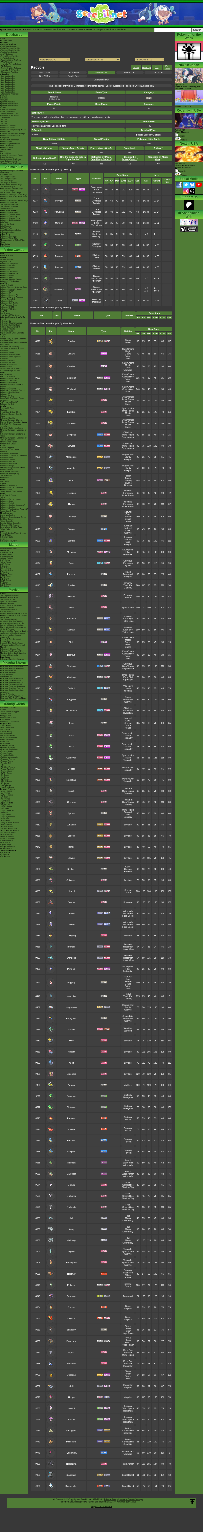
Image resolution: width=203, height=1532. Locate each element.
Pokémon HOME (7, 291)
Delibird (71, 688)
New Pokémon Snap (8, 305)
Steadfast (127, 1028)
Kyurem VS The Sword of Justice (14, 631)
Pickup (96, 231)
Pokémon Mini (6, 489)
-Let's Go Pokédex (7, 58)
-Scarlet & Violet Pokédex (10, 68)
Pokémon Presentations (10, 143)
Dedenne (71, 1375)
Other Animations (7, 232)
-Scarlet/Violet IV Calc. (9, 114)
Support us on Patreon (101, 1506)
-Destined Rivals (7, 745)
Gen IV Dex (44, 76)
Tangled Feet (128, 813)
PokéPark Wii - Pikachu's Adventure (10, 425)
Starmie (71, 541)
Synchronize (128, 397)
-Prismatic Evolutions (9, 749)
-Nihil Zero (4, 809)
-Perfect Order (6, 733)
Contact (37, 29)
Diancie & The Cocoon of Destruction (10, 640)
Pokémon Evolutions (8, 216)
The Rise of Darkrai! (8, 619)
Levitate (128, 824)
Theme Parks (5, 149)
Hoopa (71, 1397)
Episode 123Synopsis (182, 133)
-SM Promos (5, 797)
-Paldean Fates (6, 761)
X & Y (2, 337)
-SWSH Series (6, 773)
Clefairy (71, 353)
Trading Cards (14, 704)
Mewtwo (71, 596)
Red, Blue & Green (8, 495)
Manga (14, 544)
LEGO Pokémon (6, 145)
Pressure (128, 595)
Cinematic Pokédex (8, 110)
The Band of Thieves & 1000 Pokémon (12, 350)
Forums (27, 29)
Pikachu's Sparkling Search (11, 688)
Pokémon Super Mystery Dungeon (10, 358)
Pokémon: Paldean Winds (10, 220)
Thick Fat (96, 234)
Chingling (71, 935)
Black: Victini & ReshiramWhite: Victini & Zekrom (13, 628)
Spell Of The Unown (8, 602)
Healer (128, 521)
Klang (71, 1229)
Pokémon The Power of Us (11, 651)
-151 (2, 765)
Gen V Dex (158, 72)
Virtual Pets (5, 529)
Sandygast (71, 1430)
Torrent (96, 268)
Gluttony (96, 236)
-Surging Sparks (6, 751)
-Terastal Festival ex (8, 829)
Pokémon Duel (6, 367)
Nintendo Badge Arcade (10, 371)
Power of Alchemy (128, 484)
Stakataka (71, 1475)
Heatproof (128, 947)
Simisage (71, 1107)
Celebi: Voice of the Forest (11, 605)
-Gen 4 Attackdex (7, 82)
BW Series (4, 578)
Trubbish (59, 278)
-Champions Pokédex (9, 72)
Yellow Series (5, 562)
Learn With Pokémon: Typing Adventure (12, 399)
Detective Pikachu (7, 329)
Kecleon (71, 869)
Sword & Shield (6, 285)
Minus (128, 1218)
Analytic (96, 203)
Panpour (59, 267)
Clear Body (128, 1220)
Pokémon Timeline (7, 126)
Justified (128, 1031)
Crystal (3, 483)
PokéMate (4, 478)
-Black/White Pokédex (9, 52)
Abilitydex (4, 100)
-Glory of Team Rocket (9, 823)
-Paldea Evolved (6, 769)
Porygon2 (59, 212)
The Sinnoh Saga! (7, 187)
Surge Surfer (128, 341)
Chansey (71, 516)
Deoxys (71, 902)
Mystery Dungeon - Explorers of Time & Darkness (13, 439)
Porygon (59, 201)
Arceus (71, 1085)
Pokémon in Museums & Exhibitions (10, 136)
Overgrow (96, 246)
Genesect (71, 1296)
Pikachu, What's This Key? (11, 696)
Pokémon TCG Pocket (9, 281)
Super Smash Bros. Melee (11, 491)
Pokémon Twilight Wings (10, 214)
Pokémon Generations (9, 212)
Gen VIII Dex (73, 72)
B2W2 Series (5, 580)
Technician (96, 192)
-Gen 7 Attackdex (7, 88)
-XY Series (4, 777)
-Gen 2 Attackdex (7, 78)
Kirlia (71, 746)
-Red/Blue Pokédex (8, 44)
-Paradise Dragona (7, 833)
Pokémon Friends (7, 267)
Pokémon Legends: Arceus (11, 289)
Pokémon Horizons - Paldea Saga (14, 201)
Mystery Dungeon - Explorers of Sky (13, 431)
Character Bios (6, 175)
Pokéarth (121, 29)
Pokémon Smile (6, 301)
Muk (71, 480)
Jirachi (71, 891)
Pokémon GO (5, 269)
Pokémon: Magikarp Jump (11, 323)
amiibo (3, 531)
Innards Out (128, 1451)
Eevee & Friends (7, 694)
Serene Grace (127, 517)
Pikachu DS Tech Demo (10, 472)
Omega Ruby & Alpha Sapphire (13, 339)
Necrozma (71, 1464)
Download (96, 201)
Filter (96, 189)
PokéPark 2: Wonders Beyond (12, 390)
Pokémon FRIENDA (8, 541)
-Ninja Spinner (6, 807)
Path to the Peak (7, 224)
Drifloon (71, 913)
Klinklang (71, 1240)
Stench (96, 276)
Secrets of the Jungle (9, 655)
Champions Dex (101, 79)
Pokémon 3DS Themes (9, 525)
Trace (96, 198)
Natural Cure (127, 513)
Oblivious (128, 432)
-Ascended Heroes (7, 735)
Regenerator (128, 437)
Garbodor (59, 289)
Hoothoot (71, 618)
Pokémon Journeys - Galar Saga (13, 195)
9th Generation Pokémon (10, 159)
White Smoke (127, 1276)
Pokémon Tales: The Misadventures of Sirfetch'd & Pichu (12, 240)
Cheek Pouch (128, 1329)
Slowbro (71, 446)
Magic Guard (128, 352)
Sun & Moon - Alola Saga (10, 193)
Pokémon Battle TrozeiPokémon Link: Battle (13, 344)
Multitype (128, 1085)
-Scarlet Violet (6, 771)
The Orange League (8, 179)
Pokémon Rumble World (10, 355)
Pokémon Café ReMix (9, 271)
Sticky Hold (96, 278)
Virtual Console (6, 521)
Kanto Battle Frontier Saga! (11, 185)
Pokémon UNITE (7, 275)
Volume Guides (6, 558)
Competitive (128, 376)
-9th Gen (3, 120)
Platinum (3, 410)
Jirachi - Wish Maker (8, 609)
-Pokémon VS (5, 848)
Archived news (6, 40)
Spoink (71, 791)
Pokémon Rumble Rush (10, 325)
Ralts (71, 735)
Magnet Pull (127, 454)
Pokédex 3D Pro (7, 396)
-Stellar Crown (6, 753)
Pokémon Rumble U (8, 382)
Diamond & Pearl (7, 408)
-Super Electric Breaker (9, 831)
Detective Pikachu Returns (11, 279)
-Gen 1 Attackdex (7, 76)
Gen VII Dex (101, 72)
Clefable (71, 366)
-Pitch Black (5, 730)
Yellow (2, 497)
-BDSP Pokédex (6, 62)
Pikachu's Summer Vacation (11, 667)
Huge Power (128, 1333)
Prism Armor (128, 1464)
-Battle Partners (6, 827)
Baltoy (71, 847)
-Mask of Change (7, 839)
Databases (14, 34)
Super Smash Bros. (8, 511)
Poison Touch (128, 477)
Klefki (59, 300)
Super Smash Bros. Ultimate (12, 333)
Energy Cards (5, 716)
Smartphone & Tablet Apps (11, 527)
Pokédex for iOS (7, 404)
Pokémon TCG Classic (9, 722)
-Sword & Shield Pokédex (10, 60)
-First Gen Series (7, 787)
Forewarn (128, 493)
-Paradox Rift (5, 763)
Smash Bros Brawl (7, 444)
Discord (47, 29)
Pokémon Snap (6, 501)
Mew (71, 607)
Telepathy (128, 738)
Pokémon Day (6, 141)
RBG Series (5, 560)
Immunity (128, 583)
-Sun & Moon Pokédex (9, 56)
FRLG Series (5, 568)
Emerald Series (6, 570)
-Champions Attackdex (9, 94)
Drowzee (71, 493)
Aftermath (96, 281)
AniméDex (4, 173)
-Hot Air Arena (6, 825)
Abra (71, 400)
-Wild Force (5, 842)
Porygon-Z (71, 1018)
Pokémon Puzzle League (10, 499)
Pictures (184, 140)
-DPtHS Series (6, 781)
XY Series (4, 582)
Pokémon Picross (7, 361)
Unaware (128, 370)
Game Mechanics (7, 112)
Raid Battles (5, 720)
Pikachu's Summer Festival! (11, 678)
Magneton (71, 468)
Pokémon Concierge (8, 236)
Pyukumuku (71, 1453)
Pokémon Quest (6, 331)
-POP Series (5, 801)
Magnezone (71, 1007)
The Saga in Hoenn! (8, 183)
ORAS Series (5, 584)
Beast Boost (128, 1475)
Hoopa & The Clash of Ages (11, 643)
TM (156, 67)
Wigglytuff (71, 389)
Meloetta (71, 1285)
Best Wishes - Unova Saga (11, 189)
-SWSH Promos (6, 795)
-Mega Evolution (6, 739)
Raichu (71, 341)
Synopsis (182, 171)
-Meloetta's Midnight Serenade (12, 633)
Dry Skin (128, 565)
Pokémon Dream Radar (10, 378)
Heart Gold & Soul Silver (10, 412)
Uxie (71, 1040)
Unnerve (128, 597)
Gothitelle (71, 1207)
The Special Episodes (9, 204)
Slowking (71, 666)
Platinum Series (6, 574)
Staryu (71, 529)
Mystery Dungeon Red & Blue (12, 468)
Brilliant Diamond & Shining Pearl (13, 287)
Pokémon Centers (7, 128)
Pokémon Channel (7, 460)
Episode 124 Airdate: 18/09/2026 (185, 165)
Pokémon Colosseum (9, 454)
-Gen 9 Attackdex (7, 92)
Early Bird (128, 677)
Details (136, 67)
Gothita (71, 1185)
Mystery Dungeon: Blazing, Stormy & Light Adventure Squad (13, 421)
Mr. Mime (59, 189)
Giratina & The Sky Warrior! (11, 621)
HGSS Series (5, 576)
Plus (128, 1216)
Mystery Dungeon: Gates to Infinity (11, 385)
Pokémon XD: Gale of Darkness (13, 456)
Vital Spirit (128, 686)
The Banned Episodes (9, 206)
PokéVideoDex (6, 228)
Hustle (128, 688)
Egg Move (167, 67)
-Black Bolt (4, 741)
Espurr (71, 1352)
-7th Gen (3, 124)
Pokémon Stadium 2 (8, 485)
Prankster (96, 299)
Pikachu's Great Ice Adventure (12, 686)
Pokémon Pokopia (7, 265)
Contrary (128, 817)
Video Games (14, 249)
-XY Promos (5, 799)
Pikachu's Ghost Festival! (10, 680)
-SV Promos (5, 793)
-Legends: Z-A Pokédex (10, 70)
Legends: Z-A (5, 262)
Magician (96, 302)
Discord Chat (5, 153)
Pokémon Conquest (8, 388)
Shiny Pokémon (6, 208)
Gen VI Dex (130, 72)
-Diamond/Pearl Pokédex (10, 50)
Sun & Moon (5, 313)
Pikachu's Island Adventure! (11, 682)
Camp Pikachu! (6, 674)
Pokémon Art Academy (9, 347)
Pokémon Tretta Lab (8, 380)
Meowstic (71, 1363)
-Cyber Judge (5, 844)
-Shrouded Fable (7, 755)
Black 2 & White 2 (7, 376)
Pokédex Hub (59, 29)
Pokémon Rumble (7, 418)
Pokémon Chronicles (8, 202)
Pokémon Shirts (6, 147)
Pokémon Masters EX (9, 273)
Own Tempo (128, 435)
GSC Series (5, 564)
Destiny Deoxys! (7, 611)
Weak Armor (96, 289)
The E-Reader (6, 476)
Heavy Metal (128, 949)
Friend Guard (128, 357)
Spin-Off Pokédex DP (9, 104)
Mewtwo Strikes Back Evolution (13, 653)
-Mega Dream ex (7, 811)
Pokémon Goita (6, 537)
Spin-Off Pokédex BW (9, 106)
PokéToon (4, 222)
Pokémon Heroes (7, 607)
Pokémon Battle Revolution (11, 428)
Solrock (71, 836)
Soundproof (96, 187)
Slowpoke (71, 435)
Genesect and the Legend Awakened (10, 636)
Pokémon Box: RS (7, 462)
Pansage (59, 245)
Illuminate (128, 525)
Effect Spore (128, 1408)
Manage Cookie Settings (131, 1499)
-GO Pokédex (5, 66)
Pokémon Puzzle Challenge (11, 487)
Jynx (71, 563)
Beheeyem (71, 1262)
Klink (71, 1218)
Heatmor (71, 1274)
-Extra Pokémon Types (9, 712)
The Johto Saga (6, 181)
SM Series (4, 586)
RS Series (4, 566)
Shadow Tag (128, 1187)
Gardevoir (71, 757)
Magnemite (71, 457)
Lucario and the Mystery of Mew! (14, 613)
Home (18, 29)
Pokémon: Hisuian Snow (10, 218)
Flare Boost (127, 916)
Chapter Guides (6, 556)
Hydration (128, 713)
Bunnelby (71, 1330)
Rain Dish (128, 1411)
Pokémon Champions (9, 264)
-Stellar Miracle (6, 835)
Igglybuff (71, 655)
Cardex (3, 108)
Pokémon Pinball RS (8, 464)
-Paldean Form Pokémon (10, 163)
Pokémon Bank (6, 341)
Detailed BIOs (6, 554)
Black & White (6, 374)
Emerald (3, 452)
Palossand (71, 1441)
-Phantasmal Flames (8, 737)
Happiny (71, 982)
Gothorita (71, 1196)
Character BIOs (6, 552)
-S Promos (4, 854)
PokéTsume (5, 246)
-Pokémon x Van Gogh (9, 139)
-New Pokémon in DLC (9, 161)
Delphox (71, 1318)
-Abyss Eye (5, 805)
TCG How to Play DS (9, 402)
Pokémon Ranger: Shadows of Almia (12, 435)
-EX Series (4, 783)
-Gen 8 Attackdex (7, 90)
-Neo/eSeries (5, 785)
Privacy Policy (111, 1499)
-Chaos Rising (6, 732)
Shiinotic (71, 1419)
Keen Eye (128, 618)
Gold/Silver (4, 481)
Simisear (71, 1129)
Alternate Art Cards (8, 718)
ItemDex (3, 96)
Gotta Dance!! (6, 676)
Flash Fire (128, 1272)
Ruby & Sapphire (7, 448)
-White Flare (5, 743)
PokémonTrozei (6, 470)
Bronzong (71, 958)
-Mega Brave (5, 815)
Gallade (71, 1029)
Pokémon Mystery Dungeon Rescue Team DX (11, 298)
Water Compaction (128, 1429)
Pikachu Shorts (14, 662)
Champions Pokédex (104, 29)
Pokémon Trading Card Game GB (14, 509)
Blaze (96, 257)
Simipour (71, 1151)
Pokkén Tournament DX (10, 327)
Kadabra (71, 412)
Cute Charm (128, 349)
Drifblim (71, 924)
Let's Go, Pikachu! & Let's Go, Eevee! (12, 318)
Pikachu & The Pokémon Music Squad (13, 699)
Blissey (71, 723)
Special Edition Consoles (10, 523)
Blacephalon (71, 1486)
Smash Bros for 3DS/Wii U (11, 369)
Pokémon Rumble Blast (10, 392)
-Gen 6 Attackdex (7, 86)
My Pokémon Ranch (8, 442)
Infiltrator (128, 1352)
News (2, 38)
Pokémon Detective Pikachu (12, 659)
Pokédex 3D (5, 394)
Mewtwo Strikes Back (9, 598)
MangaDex (4, 550)
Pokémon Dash (6, 458)
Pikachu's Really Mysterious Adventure (12, 691)
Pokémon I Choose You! (10, 649)
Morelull (71, 1408)
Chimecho (71, 880)
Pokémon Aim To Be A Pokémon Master (13, 198)
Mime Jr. (59, 223)
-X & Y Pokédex (6, 54)
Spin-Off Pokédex (7, 102)
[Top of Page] (192, 1501)
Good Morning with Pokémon (12, 230)
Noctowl (71, 629)
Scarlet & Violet (6, 260)
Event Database (6, 157)
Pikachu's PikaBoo (7, 672)
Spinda (71, 813)
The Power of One (7, 600)
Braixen (71, 1307)
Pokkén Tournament (8, 365)
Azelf (71, 1063)
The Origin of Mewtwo (9, 596)
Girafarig (71, 677)
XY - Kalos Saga (7, 191)
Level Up (146, 67)
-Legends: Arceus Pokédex (11, 64)
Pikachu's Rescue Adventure (12, 669)
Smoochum (71, 710)
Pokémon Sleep (6, 277)
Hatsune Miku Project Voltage (12, 134)
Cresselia (71, 1074)
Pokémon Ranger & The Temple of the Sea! (13, 616)
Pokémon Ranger (7, 466)
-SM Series (4, 775)
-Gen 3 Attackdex (7, 80)
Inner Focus (128, 399)
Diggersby (71, 1341)
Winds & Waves (6, 256)
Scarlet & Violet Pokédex (80, 29)
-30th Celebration (7, 728)
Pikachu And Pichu (8, 670)
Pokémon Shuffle (7, 353)
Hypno (71, 504)
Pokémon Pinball (7, 503)
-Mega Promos (6, 791)
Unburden (128, 913)
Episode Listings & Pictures (11, 171)
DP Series (4, 572)
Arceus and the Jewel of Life (12, 623)
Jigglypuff (71, 378)
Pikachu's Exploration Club (11, 684)
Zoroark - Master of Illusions (12, 625)
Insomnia (128, 490)
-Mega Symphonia (7, 817)
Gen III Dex (73, 76)
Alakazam (71, 423)
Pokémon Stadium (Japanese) (12, 505)
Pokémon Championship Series (13, 130)
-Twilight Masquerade (9, 757)
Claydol (71, 858)
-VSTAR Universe (7, 846)
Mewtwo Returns (7, 604)
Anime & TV (14, 167)
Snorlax (71, 585)
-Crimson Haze (6, 840)
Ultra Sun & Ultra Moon (9, 315)
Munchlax (59, 234)
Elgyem (71, 1251)
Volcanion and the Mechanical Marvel (12, 646)
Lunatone (71, 824)
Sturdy (128, 457)
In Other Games (6, 519)
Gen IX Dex (44, 72)
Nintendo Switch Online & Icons (13, 533)
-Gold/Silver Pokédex (8, 46)
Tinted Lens (128, 621)
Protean (128, 871)
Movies (14, 589)
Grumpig (71, 802)
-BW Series (5, 779)
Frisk (127, 391)
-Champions (5, 118)
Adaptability (128, 1016)
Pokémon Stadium (7, 507)
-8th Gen (3, 122)
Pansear (59, 256)
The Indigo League (7, 177)
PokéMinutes (5, 226)
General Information (8, 548)
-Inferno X (4, 813)
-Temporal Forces (7, 759)
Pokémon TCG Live (8, 309)
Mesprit (71, 1052)
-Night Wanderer (7, 837)
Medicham (71, 780)
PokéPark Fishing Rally (9, 474)
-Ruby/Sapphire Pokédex (10, 48)
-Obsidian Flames (7, 767)
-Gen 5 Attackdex (7, 84)
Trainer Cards (5, 714)
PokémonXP (5, 132)
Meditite (71, 769)
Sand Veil (128, 1433)
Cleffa (71, 642)
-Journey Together (7, 747)
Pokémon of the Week (9, 116)
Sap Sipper (128, 679)
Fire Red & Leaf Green (9, 450)
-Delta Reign (5, 726)
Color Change (128, 867)
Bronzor (71, 947)
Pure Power (128, 767)
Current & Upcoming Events (11, 155)
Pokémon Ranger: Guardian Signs (11, 415)
